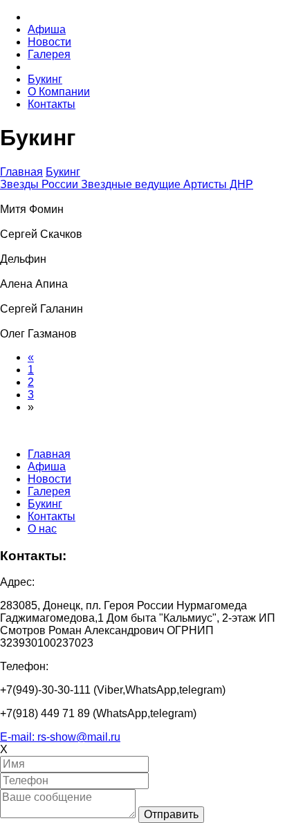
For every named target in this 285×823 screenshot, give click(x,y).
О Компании (59, 92)
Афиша (47, 29)
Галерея (49, 54)
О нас (42, 529)
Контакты (51, 104)
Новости (49, 42)
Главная (21, 172)
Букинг (45, 79)
